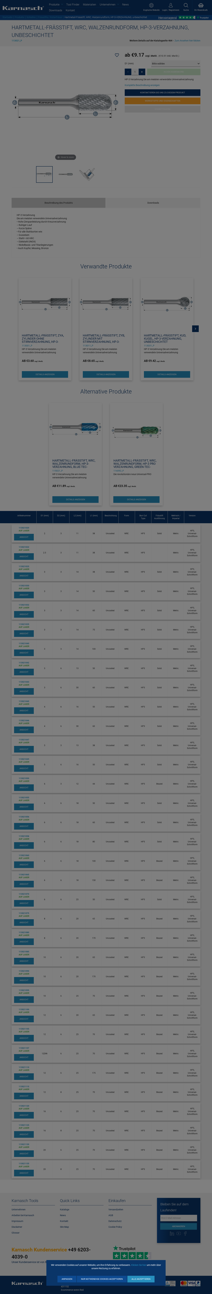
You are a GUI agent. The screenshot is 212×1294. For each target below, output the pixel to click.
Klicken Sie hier (138, 1265)
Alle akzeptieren (141, 1279)
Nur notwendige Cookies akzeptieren (102, 1279)
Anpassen (67, 1279)
